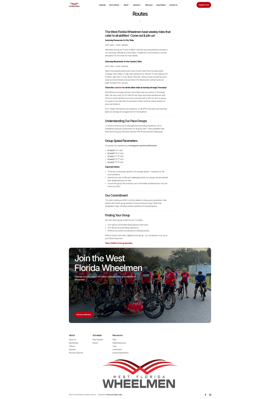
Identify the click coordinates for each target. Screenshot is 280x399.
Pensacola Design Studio (114, 394)
